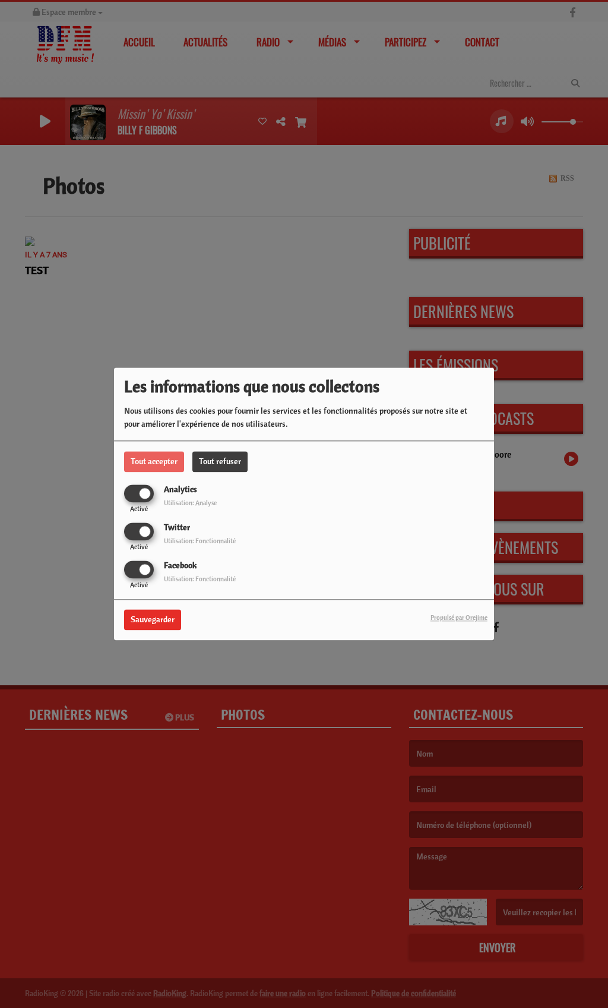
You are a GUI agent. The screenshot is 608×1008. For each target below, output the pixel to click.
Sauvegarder (153, 620)
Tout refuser (220, 461)
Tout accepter (154, 461)
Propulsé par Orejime (458, 618)
